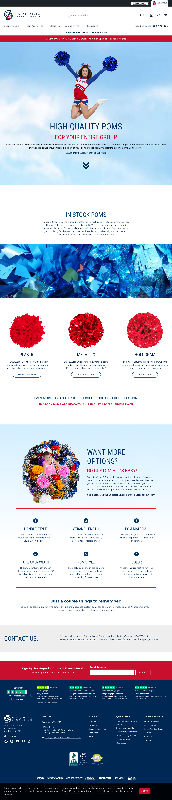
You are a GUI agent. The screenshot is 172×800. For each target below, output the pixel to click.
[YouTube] (18, 741)
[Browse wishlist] (158, 15)
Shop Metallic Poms (86, 374)
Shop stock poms (57, 39)
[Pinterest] (23, 741)
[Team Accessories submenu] (44, 26)
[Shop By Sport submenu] (20, 26)
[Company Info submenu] (80, 26)
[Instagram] (12, 741)
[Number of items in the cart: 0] (165, 15)
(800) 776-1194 (160, 26)
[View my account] (151, 15)
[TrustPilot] (29, 741)
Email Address (98, 667)
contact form (121, 639)
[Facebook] (6, 741)
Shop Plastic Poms (27, 374)
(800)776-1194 (141, 636)
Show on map (10, 736)
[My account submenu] (99, 26)
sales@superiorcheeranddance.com (78, 639)
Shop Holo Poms (145, 374)
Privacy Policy (68, 791)
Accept (144, 791)
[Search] (141, 15)
